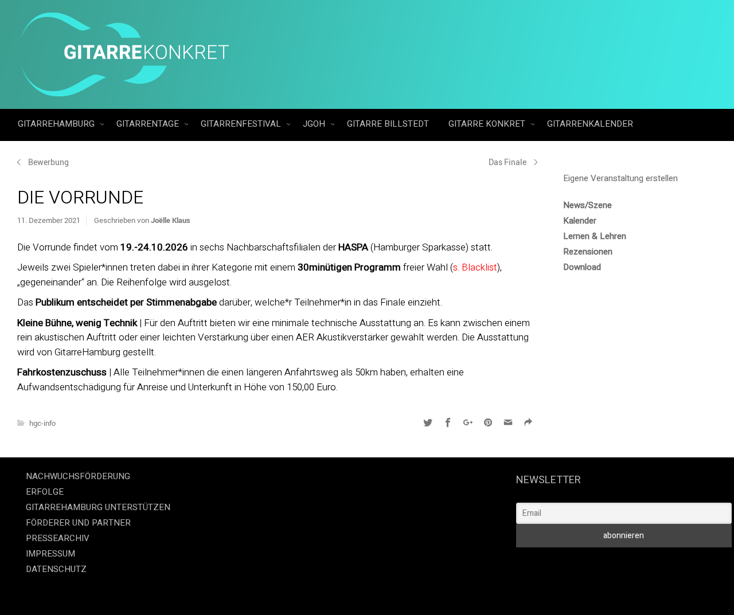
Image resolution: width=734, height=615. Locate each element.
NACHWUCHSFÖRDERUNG (78, 476)
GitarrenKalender (590, 123)
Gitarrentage (148, 123)
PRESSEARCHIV (57, 538)
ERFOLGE (45, 491)
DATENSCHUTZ (56, 569)
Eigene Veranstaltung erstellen (620, 178)
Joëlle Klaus (170, 220)
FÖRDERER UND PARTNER (78, 522)
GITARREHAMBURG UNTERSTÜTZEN (98, 507)
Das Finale (507, 161)
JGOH (315, 123)
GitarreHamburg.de (302, 592)
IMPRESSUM (50, 553)
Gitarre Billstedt (388, 123)
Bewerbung (48, 161)
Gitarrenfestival (242, 123)
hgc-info (42, 423)
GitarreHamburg (57, 123)
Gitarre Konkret (488, 123)
